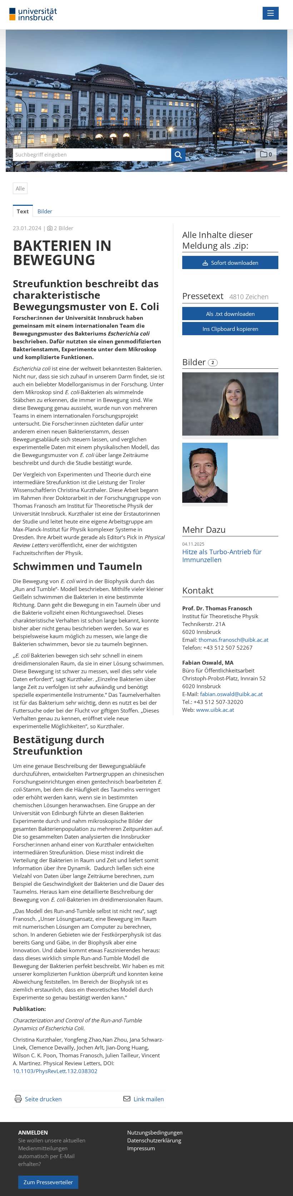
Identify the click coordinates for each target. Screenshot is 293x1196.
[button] (178, 155)
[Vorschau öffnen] (230, 404)
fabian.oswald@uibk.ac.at (231, 694)
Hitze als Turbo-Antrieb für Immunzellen (222, 555)
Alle (20, 188)
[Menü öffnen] (271, 13)
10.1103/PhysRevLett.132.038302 (55, 1071)
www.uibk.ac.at (215, 709)
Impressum (141, 1148)
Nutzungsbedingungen (155, 1132)
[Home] (35, 14)
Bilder (195, 362)
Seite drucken (43, 1099)
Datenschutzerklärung (154, 1140)
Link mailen (149, 1099)
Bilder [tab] (45, 211)
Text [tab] (23, 211)
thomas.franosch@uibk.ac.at (233, 639)
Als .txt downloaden (230, 313)
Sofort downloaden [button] (234, 262)
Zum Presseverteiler (48, 1182)
